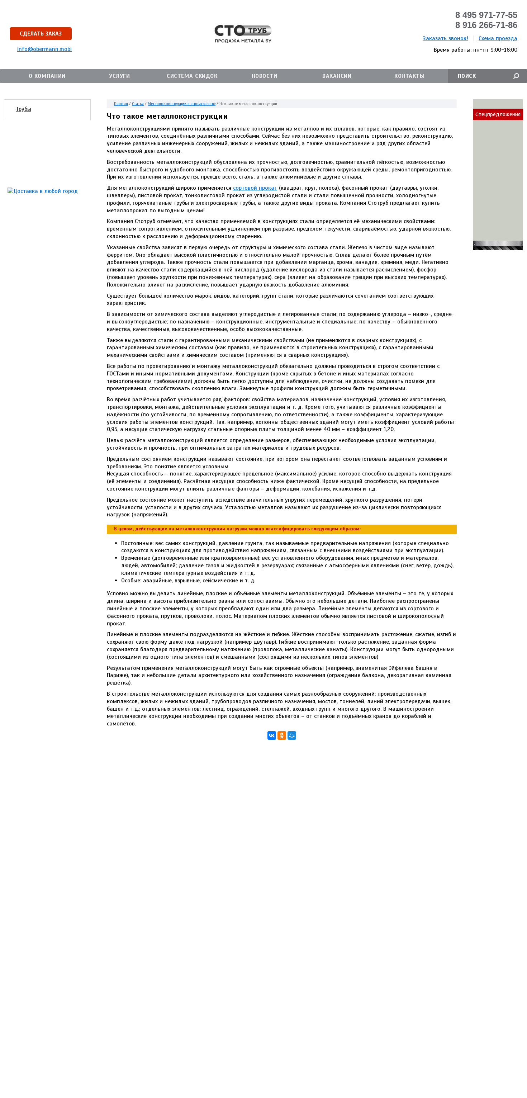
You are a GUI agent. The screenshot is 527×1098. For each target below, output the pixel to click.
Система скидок (192, 76)
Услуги (119, 76)
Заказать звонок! (445, 38)
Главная (121, 103)
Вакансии (336, 76)
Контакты (409, 76)
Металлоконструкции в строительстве (181, 103)
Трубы (23, 109)
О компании (47, 76)
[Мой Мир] (292, 735)
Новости (264, 76)
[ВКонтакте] (271, 735)
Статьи (138, 103)
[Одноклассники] (281, 735)
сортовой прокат (255, 187)
